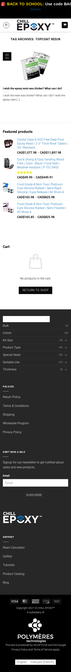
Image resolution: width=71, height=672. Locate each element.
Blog (6, 582)
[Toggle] (66, 340)
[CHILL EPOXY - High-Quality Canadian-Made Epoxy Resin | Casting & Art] (36, 25)
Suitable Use (11, 362)
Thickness (9, 369)
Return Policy (11, 397)
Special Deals (12, 355)
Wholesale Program (16, 423)
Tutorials (9, 565)
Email (6, 475)
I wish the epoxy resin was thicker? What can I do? (32, 88)
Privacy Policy (12, 432)
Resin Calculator (14, 547)
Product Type (11, 347)
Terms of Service (42, 649)
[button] (6, 25)
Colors (7, 333)
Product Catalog (13, 574)
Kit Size (8, 340)
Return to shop (36, 290)
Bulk (6, 325)
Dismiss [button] (35, 9)
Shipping (9, 414)
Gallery (7, 556)
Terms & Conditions (16, 406)
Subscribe (34, 495)
